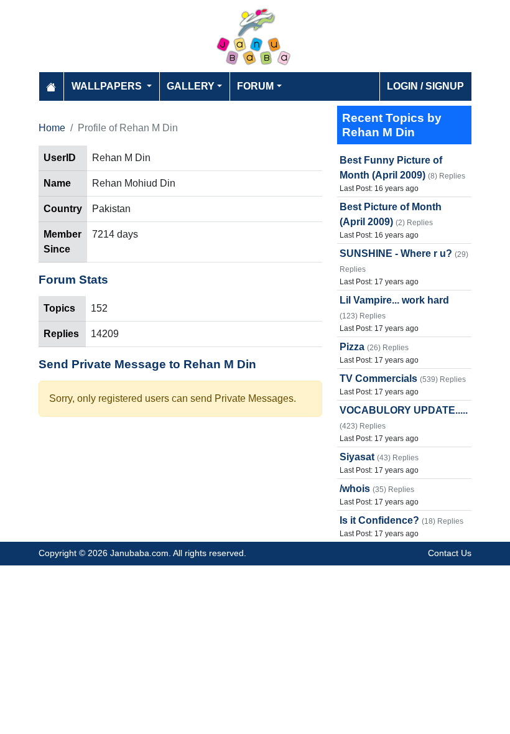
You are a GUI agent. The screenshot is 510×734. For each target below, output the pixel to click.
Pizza (352, 346)
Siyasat (357, 457)
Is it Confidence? (379, 520)
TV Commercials (378, 378)
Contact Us (449, 553)
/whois (355, 488)
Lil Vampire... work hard (394, 300)
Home (52, 128)
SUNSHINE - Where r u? (396, 253)
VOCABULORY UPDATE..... (404, 410)
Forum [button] (255, 86)
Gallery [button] (191, 86)
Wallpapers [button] (108, 86)
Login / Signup (425, 86)
